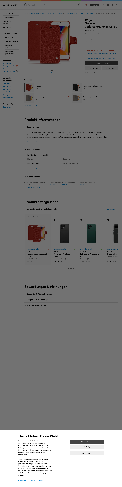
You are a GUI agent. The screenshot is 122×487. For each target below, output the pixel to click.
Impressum (22, 480)
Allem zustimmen (87, 442)
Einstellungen (86, 453)
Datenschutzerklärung (35, 480)
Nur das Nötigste (87, 447)
